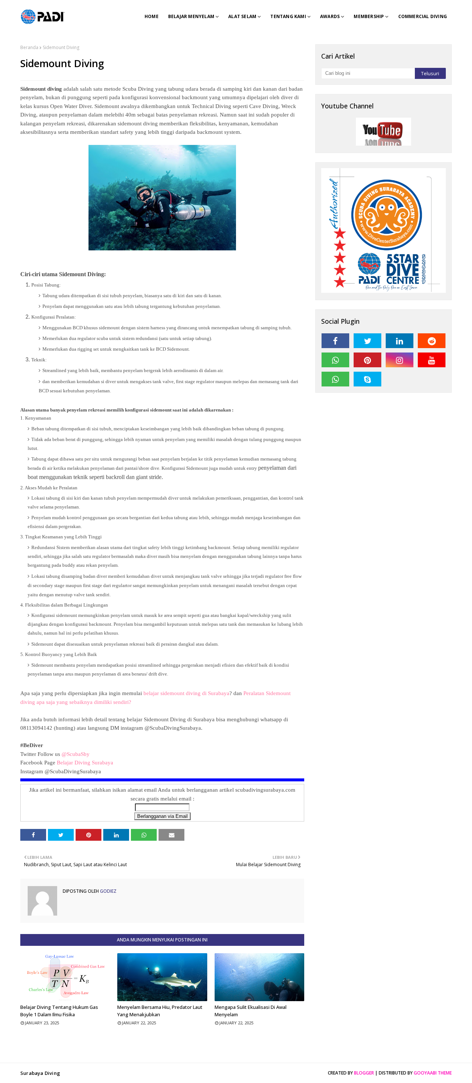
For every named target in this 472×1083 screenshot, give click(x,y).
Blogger (364, 1073)
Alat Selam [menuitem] (242, 16)
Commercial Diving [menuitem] (422, 16)
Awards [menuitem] (330, 16)
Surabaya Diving (40, 1073)
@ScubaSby (76, 754)
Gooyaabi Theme (433, 1073)
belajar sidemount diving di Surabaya (186, 693)
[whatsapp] (335, 360)
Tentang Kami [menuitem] (288, 16)
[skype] (367, 379)
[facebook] (335, 340)
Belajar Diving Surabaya (86, 763)
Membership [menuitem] (369, 16)
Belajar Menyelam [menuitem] (191, 16)
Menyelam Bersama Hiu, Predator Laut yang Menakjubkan (159, 1011)
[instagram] (399, 360)
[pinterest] (367, 360)
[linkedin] (399, 340)
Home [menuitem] (152, 16)
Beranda (29, 47)
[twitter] (367, 340)
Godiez (108, 891)
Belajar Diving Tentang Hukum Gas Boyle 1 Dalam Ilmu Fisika (59, 1011)
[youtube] (431, 360)
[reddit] (431, 340)
